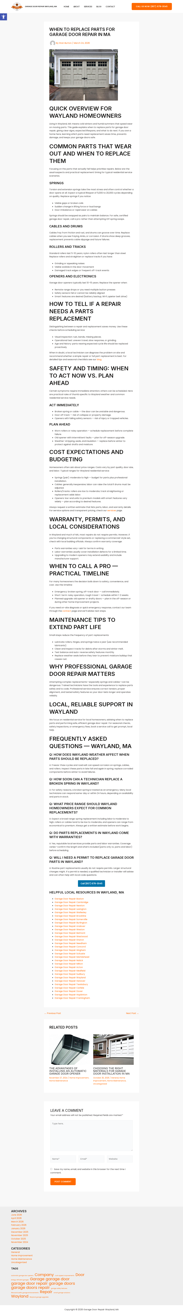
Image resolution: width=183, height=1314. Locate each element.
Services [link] (88, 6)
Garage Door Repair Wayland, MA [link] (41, 6)
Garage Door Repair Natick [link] (69, 960)
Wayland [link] (19, 1296)
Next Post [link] (132, 1013)
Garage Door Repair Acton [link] (69, 967)
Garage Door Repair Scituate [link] (70, 953)
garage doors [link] (62, 1283)
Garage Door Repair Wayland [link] (70, 977)
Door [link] (80, 1274)
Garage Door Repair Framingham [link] (72, 998)
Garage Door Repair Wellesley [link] (70, 912)
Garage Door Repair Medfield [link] (70, 970)
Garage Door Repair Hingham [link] (70, 950)
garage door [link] (58, 1279)
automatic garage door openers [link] (22, 1276)
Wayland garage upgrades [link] (39, 1297)
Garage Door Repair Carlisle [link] (69, 987)
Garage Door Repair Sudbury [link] (70, 974)
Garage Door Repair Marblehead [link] (72, 956)
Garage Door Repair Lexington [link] (70, 909)
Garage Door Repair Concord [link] (70, 946)
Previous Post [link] (52, 1013)
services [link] (111, 510)
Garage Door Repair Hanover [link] (70, 980)
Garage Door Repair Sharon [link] (69, 939)
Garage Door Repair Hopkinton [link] (71, 994)
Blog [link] (98, 6)
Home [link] (66, 6)
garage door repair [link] (29, 1283)
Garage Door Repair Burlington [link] (71, 922)
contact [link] (66, 610)
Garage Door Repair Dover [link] (69, 991)
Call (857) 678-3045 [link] (91, 883)
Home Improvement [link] (79, 1077)
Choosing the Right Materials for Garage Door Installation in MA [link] (111, 1071)
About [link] (76, 6)
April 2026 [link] (16, 1218)
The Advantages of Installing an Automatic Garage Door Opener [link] (67, 1071)
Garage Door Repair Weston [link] (70, 929)
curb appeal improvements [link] (64, 1276)
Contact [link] (110, 6)
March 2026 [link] (17, 1221)
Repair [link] (46, 1292)
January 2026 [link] (18, 1228)
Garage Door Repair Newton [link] (70, 905)
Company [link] (44, 1274)
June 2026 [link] (16, 1214)
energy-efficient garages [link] (20, 1280)
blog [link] (99, 359)
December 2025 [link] (19, 1231)
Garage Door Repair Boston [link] (69, 898)
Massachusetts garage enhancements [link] (25, 1293)
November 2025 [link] (19, 1235)
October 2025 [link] (18, 1238)
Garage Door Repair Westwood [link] (71, 936)
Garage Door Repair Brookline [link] (70, 915)
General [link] (115, 1077)
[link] (3, 16)
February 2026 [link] (18, 1225)
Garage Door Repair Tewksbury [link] (71, 984)
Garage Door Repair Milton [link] (69, 963)
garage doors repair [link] (30, 1287)
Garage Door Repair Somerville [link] (71, 919)
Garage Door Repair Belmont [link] (70, 933)
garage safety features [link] (59, 1288)
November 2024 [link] (19, 1242)
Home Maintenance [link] (58, 1080)
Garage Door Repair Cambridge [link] (71, 902)
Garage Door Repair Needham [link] (71, 943)
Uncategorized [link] (100, 1083)
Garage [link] (37, 1279)
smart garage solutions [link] (62, 1293)
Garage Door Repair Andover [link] (70, 926)
